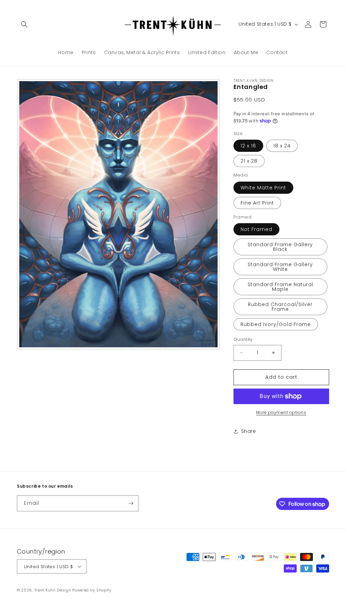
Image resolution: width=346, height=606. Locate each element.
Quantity (243, 339)
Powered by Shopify (92, 590)
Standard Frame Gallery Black (280, 247)
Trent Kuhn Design (52, 590)
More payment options (281, 412)
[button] (24, 24)
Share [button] (248, 431)
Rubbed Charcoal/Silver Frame (280, 306)
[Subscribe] (130, 503)
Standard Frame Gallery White (280, 267)
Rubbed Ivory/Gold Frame (276, 324)
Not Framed (256, 229)
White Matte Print (263, 187)
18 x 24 (282, 145)
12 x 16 (248, 145)
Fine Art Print (257, 203)
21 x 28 (249, 161)
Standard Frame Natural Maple (280, 287)
